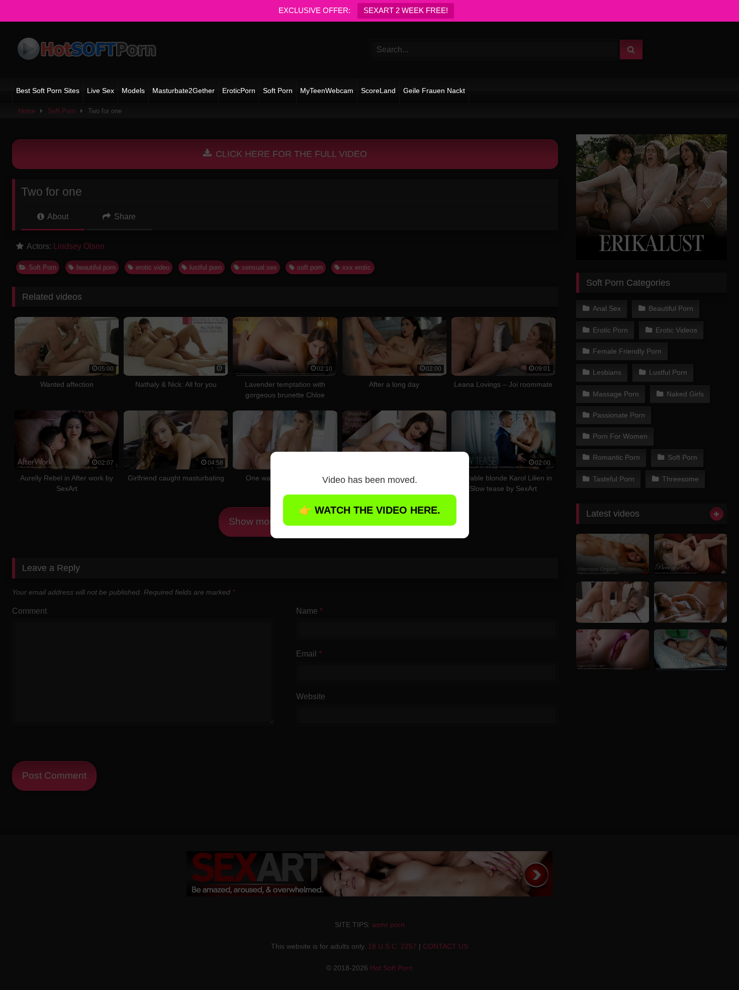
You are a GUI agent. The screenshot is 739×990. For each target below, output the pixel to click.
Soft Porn (278, 91)
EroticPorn (238, 91)
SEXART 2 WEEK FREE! (405, 10)
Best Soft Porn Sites (47, 91)
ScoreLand (378, 91)
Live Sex (100, 91)
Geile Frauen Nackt (434, 91)
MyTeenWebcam (326, 91)
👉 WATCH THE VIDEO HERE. (369, 510)
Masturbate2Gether (183, 91)
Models (133, 91)
